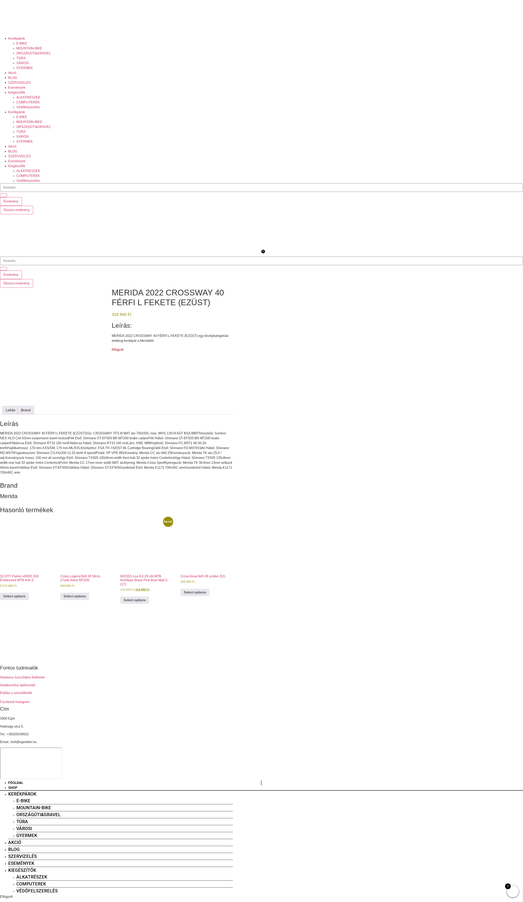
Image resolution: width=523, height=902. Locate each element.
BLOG (12, 77)
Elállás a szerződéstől (16, 693)
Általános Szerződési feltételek (22, 677)
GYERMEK (24, 68)
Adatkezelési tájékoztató (17, 685)
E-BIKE (21, 43)
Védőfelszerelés (28, 107)
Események (16, 87)
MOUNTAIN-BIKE (29, 48)
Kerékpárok (16, 38)
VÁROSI (22, 63)
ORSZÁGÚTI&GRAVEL (33, 53)
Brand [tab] (26, 410)
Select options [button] (14, 596)
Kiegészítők (16, 92)
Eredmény (10, 201)
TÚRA (21, 58)
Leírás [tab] (10, 410)
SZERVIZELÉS (19, 82)
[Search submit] (3, 195)
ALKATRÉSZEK (28, 97)
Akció (12, 73)
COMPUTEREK (28, 102)
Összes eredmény (16, 210)
